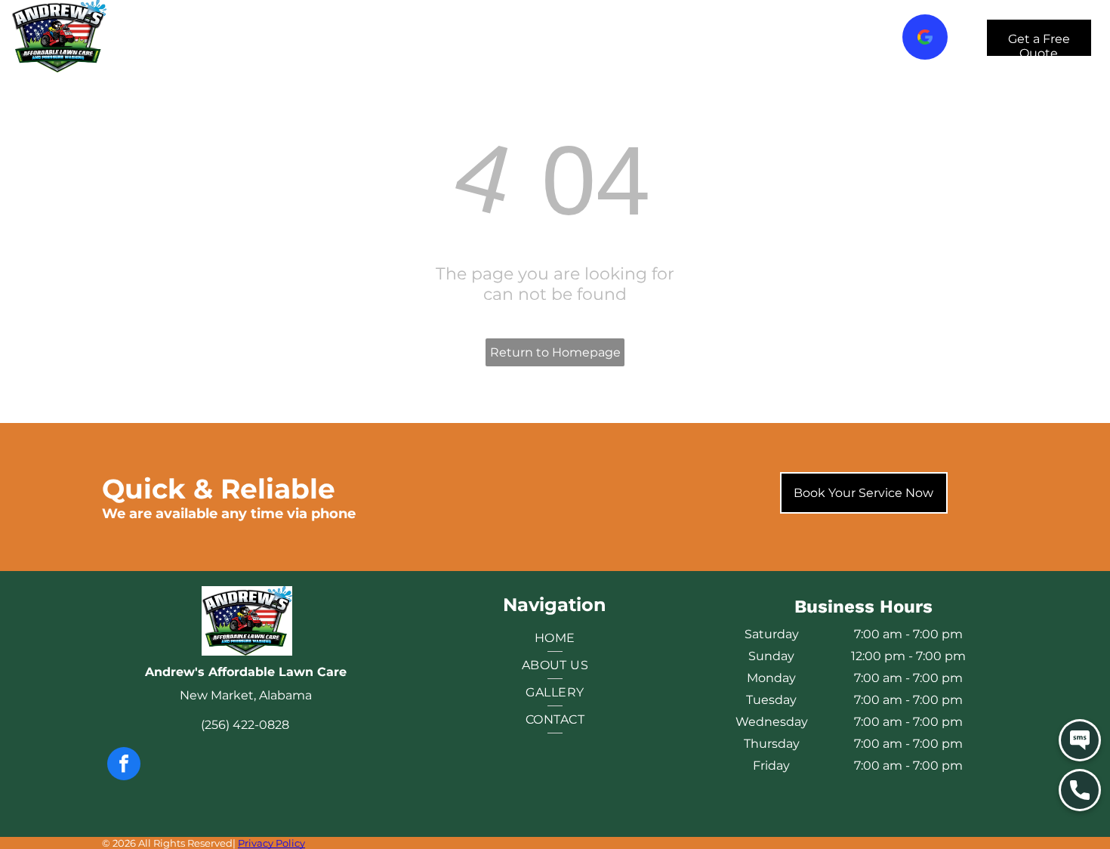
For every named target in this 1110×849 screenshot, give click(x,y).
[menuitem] (283, 37)
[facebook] (123, 765)
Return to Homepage (555, 352)
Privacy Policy (271, 843)
